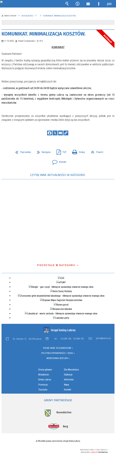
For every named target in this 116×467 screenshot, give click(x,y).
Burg (65, 426)
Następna (42, 151)
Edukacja (68, 374)
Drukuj (77, 151)
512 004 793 (78, 338)
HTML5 (51, 449)
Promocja (43, 384)
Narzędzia (77, 4)
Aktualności (43, 374)
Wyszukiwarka (67, 4)
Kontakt (58, 161)
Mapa (66, 384)
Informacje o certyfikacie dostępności (19, 450)
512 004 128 (65, 338)
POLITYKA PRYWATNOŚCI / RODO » (58, 353)
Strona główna (45, 369)
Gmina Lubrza (44, 379)
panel (109, 4)
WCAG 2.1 (65, 449)
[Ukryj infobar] (112, 23)
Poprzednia (22, 151)
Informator (69, 379)
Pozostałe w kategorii (56, 265)
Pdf (60, 151)
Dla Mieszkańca (71, 369)
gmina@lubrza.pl (103, 338)
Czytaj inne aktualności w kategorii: (58, 175)
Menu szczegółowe (98, 4)
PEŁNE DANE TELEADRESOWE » (58, 348)
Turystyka (42, 389)
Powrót (96, 151)
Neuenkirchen (63, 412)
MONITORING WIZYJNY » (58, 358)
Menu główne (88, 4)
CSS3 (55, 449)
